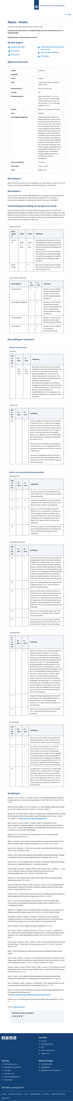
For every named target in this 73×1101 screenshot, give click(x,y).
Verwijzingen (45, 56)
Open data (7, 1070)
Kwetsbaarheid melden (58, 1094)
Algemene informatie (18, 47)
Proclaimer (45, 1094)
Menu (69, 14)
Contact (4, 1094)
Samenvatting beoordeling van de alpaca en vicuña (52, 48)
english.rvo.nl (45, 1053)
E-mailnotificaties (46, 1064)
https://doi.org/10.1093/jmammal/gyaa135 (33, 818)
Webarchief (5, 1098)
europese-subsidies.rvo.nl (12, 1077)
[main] (36, 525)
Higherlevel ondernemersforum (51, 1070)
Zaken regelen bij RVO (48, 1050)
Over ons (44, 1041)
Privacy (26, 1094)
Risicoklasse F (15, 54)
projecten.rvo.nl (9, 1073)
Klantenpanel (8, 1080)
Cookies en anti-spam (15, 1094)
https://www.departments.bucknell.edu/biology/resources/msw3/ (30, 995)
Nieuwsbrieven (45, 1067)
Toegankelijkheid (35, 1094)
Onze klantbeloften (47, 1044)
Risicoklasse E (15, 51)
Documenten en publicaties (12, 1067)
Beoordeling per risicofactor (50, 52)
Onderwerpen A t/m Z (10, 1064)
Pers (42, 1047)
